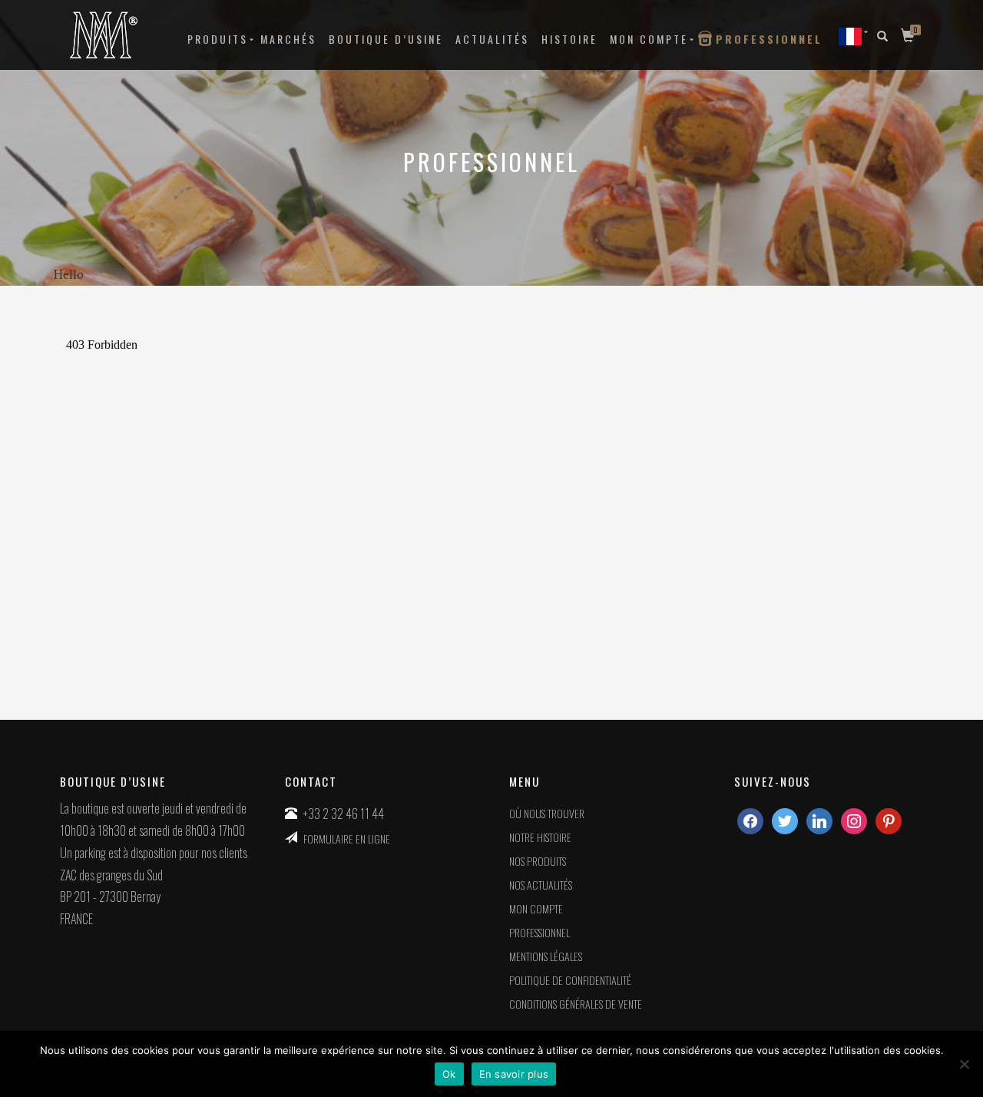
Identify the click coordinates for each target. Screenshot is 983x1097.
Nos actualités (540, 885)
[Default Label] (854, 819)
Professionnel (769, 39)
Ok (449, 1074)
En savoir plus (514, 1074)
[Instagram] (819, 819)
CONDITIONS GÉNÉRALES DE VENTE (575, 1004)
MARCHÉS (288, 39)
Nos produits (537, 861)
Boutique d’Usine (386, 39)
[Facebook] (750, 819)
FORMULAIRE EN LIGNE (346, 838)
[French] (850, 35)
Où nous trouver (546, 813)
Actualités (492, 39)
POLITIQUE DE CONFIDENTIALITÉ (570, 980)
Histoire (569, 39)
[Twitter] (785, 819)
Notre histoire (540, 837)
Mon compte (649, 39)
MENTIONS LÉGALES (545, 956)
